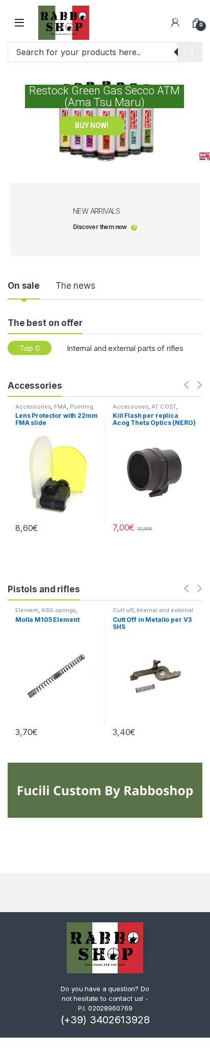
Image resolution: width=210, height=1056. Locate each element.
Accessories (33, 406)
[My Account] (175, 22)
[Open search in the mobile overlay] (105, 52)
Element (26, 610)
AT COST (163, 406)
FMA (60, 406)
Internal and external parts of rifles (125, 348)
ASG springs (58, 610)
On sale (24, 286)
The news (75, 286)
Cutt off (123, 610)
